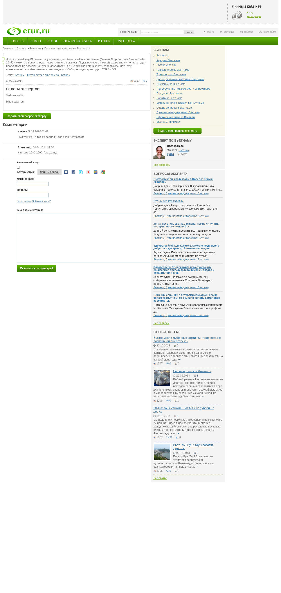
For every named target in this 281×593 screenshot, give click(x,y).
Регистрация (24, 201)
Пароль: (22, 189)
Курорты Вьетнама (168, 60)
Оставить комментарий (36, 268)
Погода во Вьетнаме (169, 93)
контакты (229, 32)
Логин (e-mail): (26, 178)
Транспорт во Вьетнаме (171, 74)
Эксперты (17, 41)
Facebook (73, 172)
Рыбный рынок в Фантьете (192, 371)
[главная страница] (28, 31)
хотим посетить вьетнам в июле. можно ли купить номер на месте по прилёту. (186, 225)
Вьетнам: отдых (166, 65)
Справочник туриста (77, 41)
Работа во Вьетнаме (169, 98)
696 (171, 154)
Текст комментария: (30, 210)
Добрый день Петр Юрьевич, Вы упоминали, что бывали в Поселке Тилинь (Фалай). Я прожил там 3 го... (187, 188)
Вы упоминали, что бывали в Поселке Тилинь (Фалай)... (183, 181)
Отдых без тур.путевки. (168, 201)
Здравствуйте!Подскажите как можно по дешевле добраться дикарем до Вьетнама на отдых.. (186, 247)
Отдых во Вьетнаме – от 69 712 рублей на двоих (183, 409)
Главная (8, 48)
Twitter (81, 172)
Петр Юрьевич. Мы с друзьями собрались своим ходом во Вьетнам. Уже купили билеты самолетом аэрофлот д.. (186, 298)
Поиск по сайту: (129, 32)
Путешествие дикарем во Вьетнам (65, 48)
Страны (36, 41)
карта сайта (269, 32)
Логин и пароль (49, 172)
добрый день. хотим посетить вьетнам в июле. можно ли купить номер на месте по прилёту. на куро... (186, 232)
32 (171, 437)
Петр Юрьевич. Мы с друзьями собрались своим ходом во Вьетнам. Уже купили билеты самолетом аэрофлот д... (187, 308)
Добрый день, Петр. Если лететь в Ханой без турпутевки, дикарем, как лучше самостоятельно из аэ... (185, 209)
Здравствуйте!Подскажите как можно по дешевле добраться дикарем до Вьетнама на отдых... (184, 254)
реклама (248, 32)
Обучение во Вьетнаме (171, 84)
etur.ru (210, 32)
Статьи (52, 41)
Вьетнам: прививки (168, 121)
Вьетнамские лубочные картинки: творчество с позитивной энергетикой (187, 339)
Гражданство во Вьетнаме (173, 69)
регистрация (254, 16)
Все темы (162, 55)
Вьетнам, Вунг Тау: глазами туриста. (193, 446)
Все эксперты (161, 164)
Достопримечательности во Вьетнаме (180, 79)
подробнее (179, 360)
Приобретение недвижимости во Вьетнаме (184, 88)
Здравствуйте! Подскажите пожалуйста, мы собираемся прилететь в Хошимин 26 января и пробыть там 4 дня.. (183, 270)
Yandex (88, 172)
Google (103, 172)
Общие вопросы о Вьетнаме (174, 107)
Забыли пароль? (41, 201)
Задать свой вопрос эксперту (27, 116)
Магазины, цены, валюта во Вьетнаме (180, 103)
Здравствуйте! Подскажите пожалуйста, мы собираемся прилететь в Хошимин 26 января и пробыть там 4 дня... (183, 280)
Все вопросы (161, 323)
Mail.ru (96, 172)
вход (249, 12)
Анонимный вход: (28, 162)
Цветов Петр (175, 146)
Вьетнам (35, 48)
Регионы (104, 41)
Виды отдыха (126, 41)
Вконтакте (66, 172)
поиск (189, 32)
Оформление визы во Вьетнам (176, 117)
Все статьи (160, 478)
